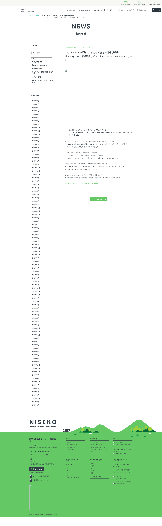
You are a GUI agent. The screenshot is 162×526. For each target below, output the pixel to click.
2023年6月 (35, 228)
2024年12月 (36, 168)
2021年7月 (35, 305)
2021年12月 (36, 288)
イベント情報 (36, 77)
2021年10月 (36, 295)
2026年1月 (35, 124)
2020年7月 (35, 345)
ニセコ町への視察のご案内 (122, 470)
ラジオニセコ (118, 476)
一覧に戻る (99, 199)
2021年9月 (35, 298)
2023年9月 (35, 218)
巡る (92, 473)
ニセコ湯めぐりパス (120, 460)
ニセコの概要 (94, 442)
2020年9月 (35, 338)
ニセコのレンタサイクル (98, 447)
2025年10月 (36, 134)
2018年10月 (36, 381)
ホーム (31, 15)
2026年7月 (35, 104)
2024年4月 (35, 194)
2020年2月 (35, 361)
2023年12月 (36, 208)
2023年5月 (35, 231)
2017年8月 (35, 402)
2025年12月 (36, 127)
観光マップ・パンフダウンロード (99, 450)
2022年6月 (35, 268)
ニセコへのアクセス (96, 445)
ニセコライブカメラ (120, 479)
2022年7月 (35, 264)
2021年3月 (35, 318)
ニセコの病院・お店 (73, 445)
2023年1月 (35, 244)
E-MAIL (38, 469)
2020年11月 (36, 331)
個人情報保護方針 (119, 483)
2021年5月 (35, 311)
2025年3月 (35, 158)
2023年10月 (36, 214)
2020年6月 (35, 348)
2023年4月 (35, 234)
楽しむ (92, 470)
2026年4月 (35, 114)
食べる (92, 463)
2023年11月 (36, 211)
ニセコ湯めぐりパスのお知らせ (122, 445)
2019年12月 (36, 365)
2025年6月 (35, 147)
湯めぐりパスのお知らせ (40, 65)
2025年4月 (35, 154)
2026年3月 (35, 117)
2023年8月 (35, 221)
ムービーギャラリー (73, 477)
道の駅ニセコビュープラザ (42, 480)
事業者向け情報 (37, 68)
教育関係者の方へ (72, 447)
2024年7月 (35, 184)
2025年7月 (35, 144)
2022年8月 (35, 261)
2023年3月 (35, 238)
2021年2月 (35, 321)
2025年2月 (35, 161)
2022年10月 (36, 254)
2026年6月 (35, 107)
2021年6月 (35, 308)
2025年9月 (35, 137)
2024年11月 (36, 171)
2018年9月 (35, 385)
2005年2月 (35, 405)
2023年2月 (35, 241)
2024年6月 (35, 188)
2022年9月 (35, 258)
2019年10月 (36, 371)
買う (92, 468)
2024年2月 (35, 201)
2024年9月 (35, 178)
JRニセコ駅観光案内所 (41, 476)
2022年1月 (35, 285)
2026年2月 (35, 121)
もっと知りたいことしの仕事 (122, 481)
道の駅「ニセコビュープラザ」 (122, 473)
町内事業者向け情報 (120, 453)
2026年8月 (35, 101)
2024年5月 (35, 191)
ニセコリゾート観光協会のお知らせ (42, 73)
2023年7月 (35, 224)
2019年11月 (36, 368)
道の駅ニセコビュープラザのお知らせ (42, 81)
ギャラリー (110, 10)
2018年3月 (35, 395)
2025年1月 (35, 164)
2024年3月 (35, 198)
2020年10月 (36, 335)
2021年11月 (36, 291)
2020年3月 (35, 358)
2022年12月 (36, 248)
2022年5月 (35, 271)
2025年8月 (35, 141)
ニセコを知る (71, 10)
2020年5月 (35, 351)
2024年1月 (35, 204)
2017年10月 (36, 398)
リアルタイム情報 (99, 10)
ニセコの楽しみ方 (84, 10)
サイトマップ (71, 449)
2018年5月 (35, 392)
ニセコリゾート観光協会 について (121, 465)
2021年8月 (35, 301)
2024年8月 (35, 181)
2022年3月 (35, 278)
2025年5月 (35, 151)
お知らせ (120, 10)
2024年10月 (36, 174)
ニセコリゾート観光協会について (137, 10)
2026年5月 (35, 111)
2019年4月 (35, 378)
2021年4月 (35, 315)
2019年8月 (35, 375)
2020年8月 (35, 341)
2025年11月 (36, 131)
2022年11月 (36, 251)
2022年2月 (35, 281)
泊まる (92, 466)
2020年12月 (36, 328)
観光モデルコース (72, 460)
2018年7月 (35, 388)
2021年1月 (35, 325)
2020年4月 (35, 355)
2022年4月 (35, 275)
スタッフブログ (37, 62)
